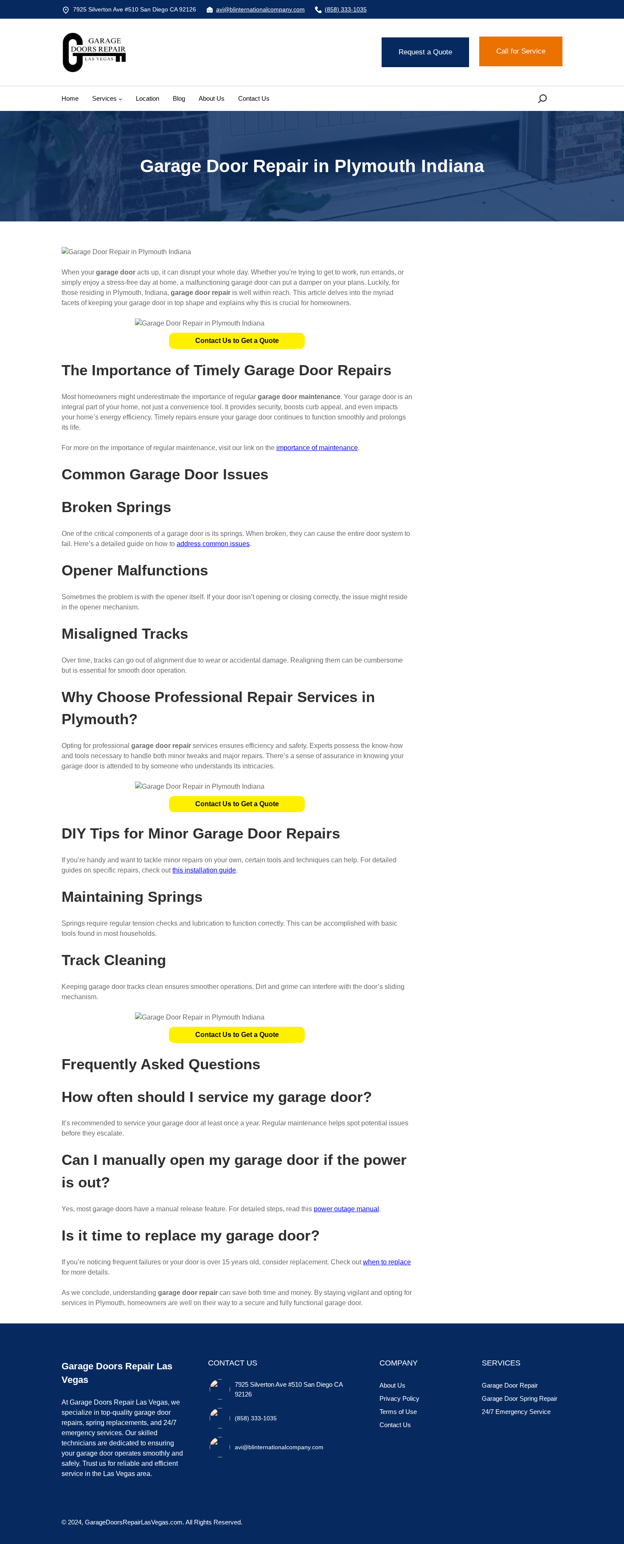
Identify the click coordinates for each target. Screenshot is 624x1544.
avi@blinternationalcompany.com (260, 9)
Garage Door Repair (510, 1385)
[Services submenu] (120, 98)
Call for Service (520, 51)
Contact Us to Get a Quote (237, 340)
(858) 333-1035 (346, 9)
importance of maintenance (317, 447)
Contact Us (395, 1424)
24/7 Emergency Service (516, 1411)
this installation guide (204, 870)
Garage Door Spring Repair (519, 1398)
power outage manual (346, 1209)
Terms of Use (398, 1411)
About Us (392, 1385)
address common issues (213, 543)
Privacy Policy (399, 1398)
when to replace (387, 1262)
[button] (237, 341)
